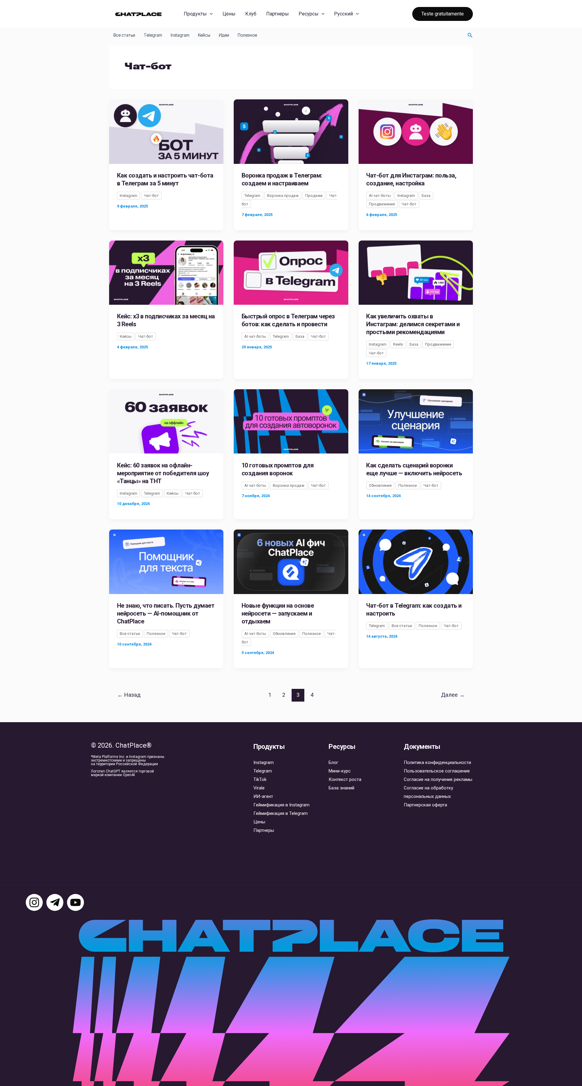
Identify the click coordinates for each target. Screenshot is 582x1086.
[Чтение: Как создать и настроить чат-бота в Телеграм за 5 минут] (166, 131)
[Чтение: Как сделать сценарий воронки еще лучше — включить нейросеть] (416, 421)
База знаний (341, 788)
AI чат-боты (380, 195)
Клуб (250, 14)
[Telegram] (54, 902)
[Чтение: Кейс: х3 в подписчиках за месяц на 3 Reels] (166, 272)
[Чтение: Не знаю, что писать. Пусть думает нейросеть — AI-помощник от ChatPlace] (166, 561)
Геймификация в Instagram (281, 805)
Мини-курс (340, 771)
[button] (210, 13)
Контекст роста (345, 779)
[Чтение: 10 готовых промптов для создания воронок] (291, 421)
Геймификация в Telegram (280, 813)
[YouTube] (75, 902)
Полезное (247, 35)
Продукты (195, 14)
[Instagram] (34, 902)
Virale (259, 788)
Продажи (314, 195)
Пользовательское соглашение (437, 771)
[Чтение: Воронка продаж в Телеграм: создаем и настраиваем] (291, 131)
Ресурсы (309, 14)
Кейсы (204, 35)
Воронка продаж (283, 195)
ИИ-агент (263, 796)
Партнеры (277, 14)
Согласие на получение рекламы (438, 779)
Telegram (153, 35)
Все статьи (124, 35)
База (426, 195)
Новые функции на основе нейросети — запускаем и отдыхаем (278, 613)
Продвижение (382, 204)
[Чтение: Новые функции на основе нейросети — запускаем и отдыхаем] (291, 561)
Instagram (180, 35)
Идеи (224, 35)
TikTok (259, 779)
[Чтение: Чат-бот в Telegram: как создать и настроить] (416, 561)
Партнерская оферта (425, 805)
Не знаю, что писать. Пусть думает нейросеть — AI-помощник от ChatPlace (166, 613)
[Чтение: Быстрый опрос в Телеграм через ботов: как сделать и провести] (291, 272)
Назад (129, 695)
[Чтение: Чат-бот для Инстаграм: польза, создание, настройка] (416, 131)
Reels (398, 344)
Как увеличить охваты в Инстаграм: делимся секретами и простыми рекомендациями (413, 324)
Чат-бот (151, 195)
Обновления (380, 485)
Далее (453, 695)
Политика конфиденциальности (437, 762)
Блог (333, 762)
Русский (343, 14)
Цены (229, 14)
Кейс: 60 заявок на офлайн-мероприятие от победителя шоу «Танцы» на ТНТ (163, 473)
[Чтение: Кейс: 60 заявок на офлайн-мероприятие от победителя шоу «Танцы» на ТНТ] (166, 421)
